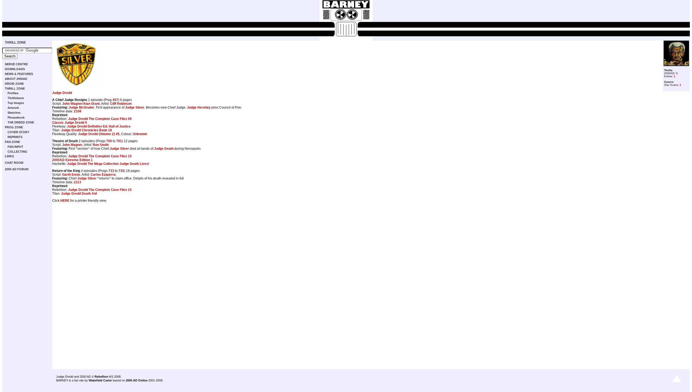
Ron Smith (101, 145)
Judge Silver (134, 107)
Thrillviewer (16, 98)
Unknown (140, 134)
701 (119, 141)
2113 (77, 182)
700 (109, 141)
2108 (77, 111)
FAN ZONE (12, 141)
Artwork (13, 107)
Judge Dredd (62, 93)
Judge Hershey (199, 107)
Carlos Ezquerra (103, 175)
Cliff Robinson (121, 104)
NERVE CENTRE (16, 64)
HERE (64, 200)
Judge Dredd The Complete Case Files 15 (100, 156)
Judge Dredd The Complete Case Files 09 (100, 119)
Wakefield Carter (100, 380)
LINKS (9, 156)
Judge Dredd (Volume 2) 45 (98, 134)
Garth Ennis (71, 175)
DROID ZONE (14, 83)
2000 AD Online (137, 380)
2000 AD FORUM (16, 169)
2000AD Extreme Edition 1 (72, 160)
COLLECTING (17, 151)
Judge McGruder (81, 107)
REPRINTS (15, 137)
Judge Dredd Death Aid (79, 193)
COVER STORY (18, 132)
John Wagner (72, 104)
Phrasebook (16, 117)
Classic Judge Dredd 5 (69, 123)
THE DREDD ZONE (21, 122)
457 (115, 100)
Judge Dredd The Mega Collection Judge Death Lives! (108, 164)
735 (121, 171)
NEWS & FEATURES (19, 74)
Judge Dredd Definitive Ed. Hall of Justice (99, 126)
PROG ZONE (14, 127)
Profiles (13, 93)
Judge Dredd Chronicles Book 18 (86, 130)
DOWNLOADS (15, 69)
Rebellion (101, 376)
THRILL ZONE (15, 42)
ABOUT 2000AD (16, 78)
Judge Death (164, 149)
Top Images (16, 102)
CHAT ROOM (14, 162)
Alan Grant (91, 104)
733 (111, 171)
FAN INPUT (15, 146)
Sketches (14, 112)
